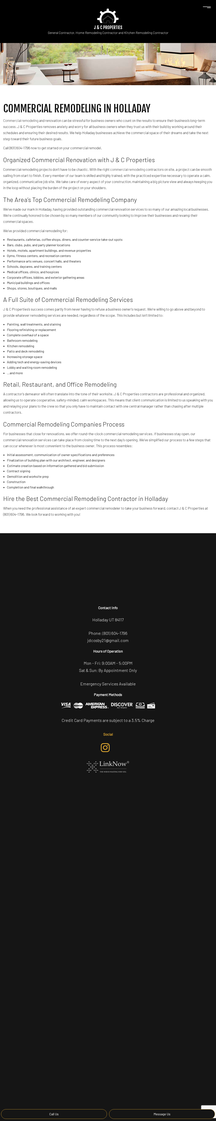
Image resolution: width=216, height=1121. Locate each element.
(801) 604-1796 (115, 633)
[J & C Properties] (108, 15)
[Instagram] (105, 748)
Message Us (162, 1114)
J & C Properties (108, 27)
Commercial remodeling (20, 120)
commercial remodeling (127, 169)
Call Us (54, 1114)
